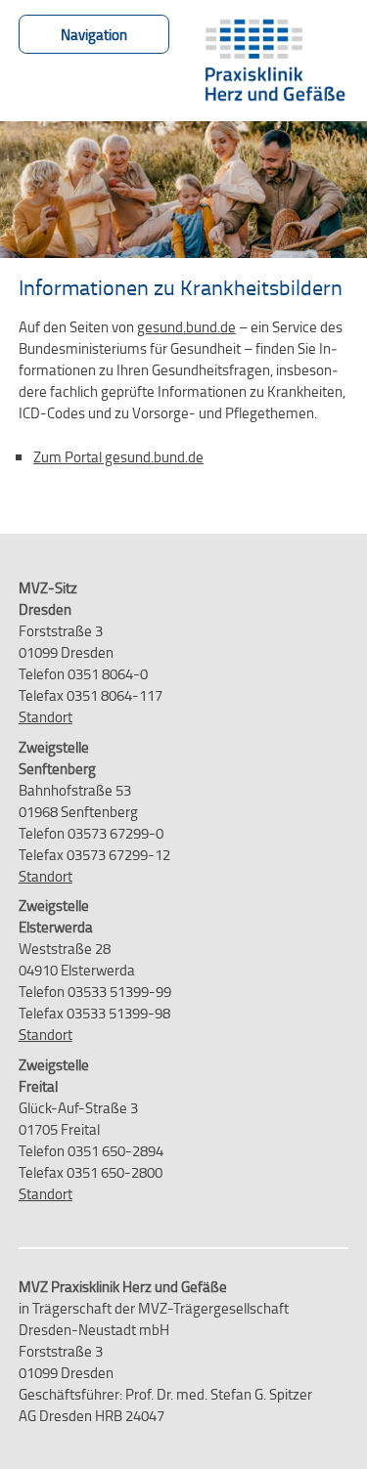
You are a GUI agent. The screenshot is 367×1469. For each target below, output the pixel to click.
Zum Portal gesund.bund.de (118, 456)
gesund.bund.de (186, 326)
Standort (45, 716)
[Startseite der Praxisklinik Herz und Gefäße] (274, 61)
